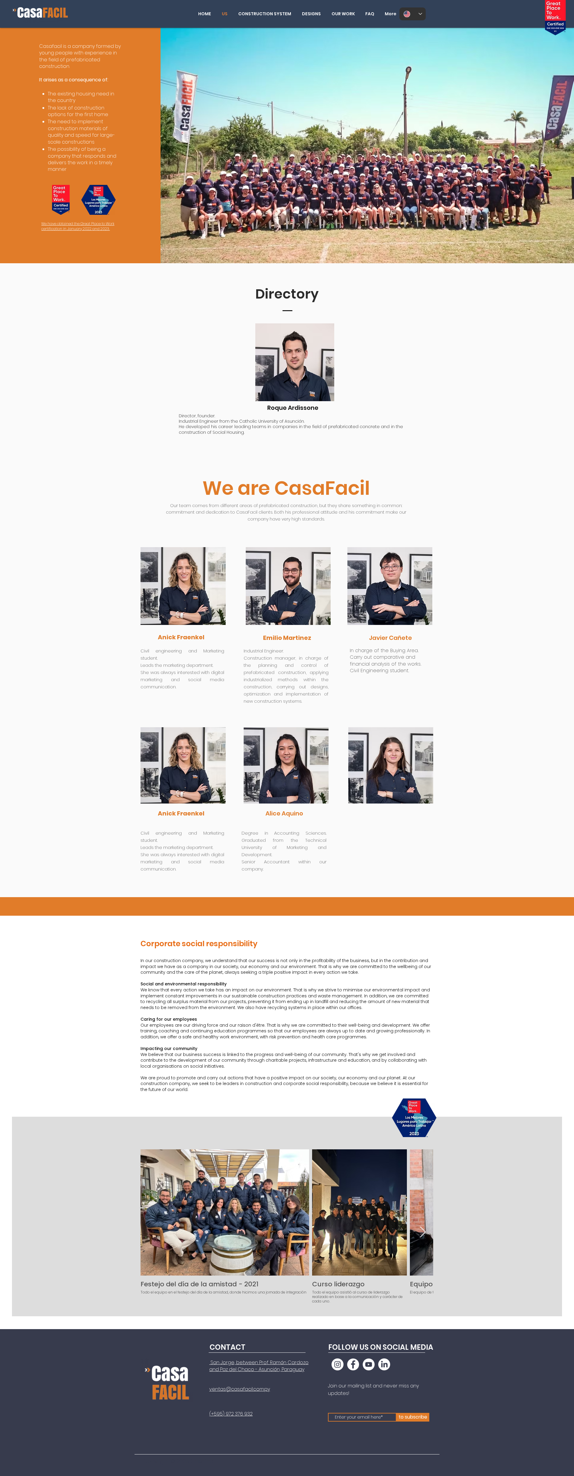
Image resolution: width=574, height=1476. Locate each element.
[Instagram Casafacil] (338, 1364)
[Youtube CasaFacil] (369, 1364)
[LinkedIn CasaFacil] (384, 1364)
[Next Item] (422, 1232)
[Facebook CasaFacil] (353, 1364)
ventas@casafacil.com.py (239, 1389)
